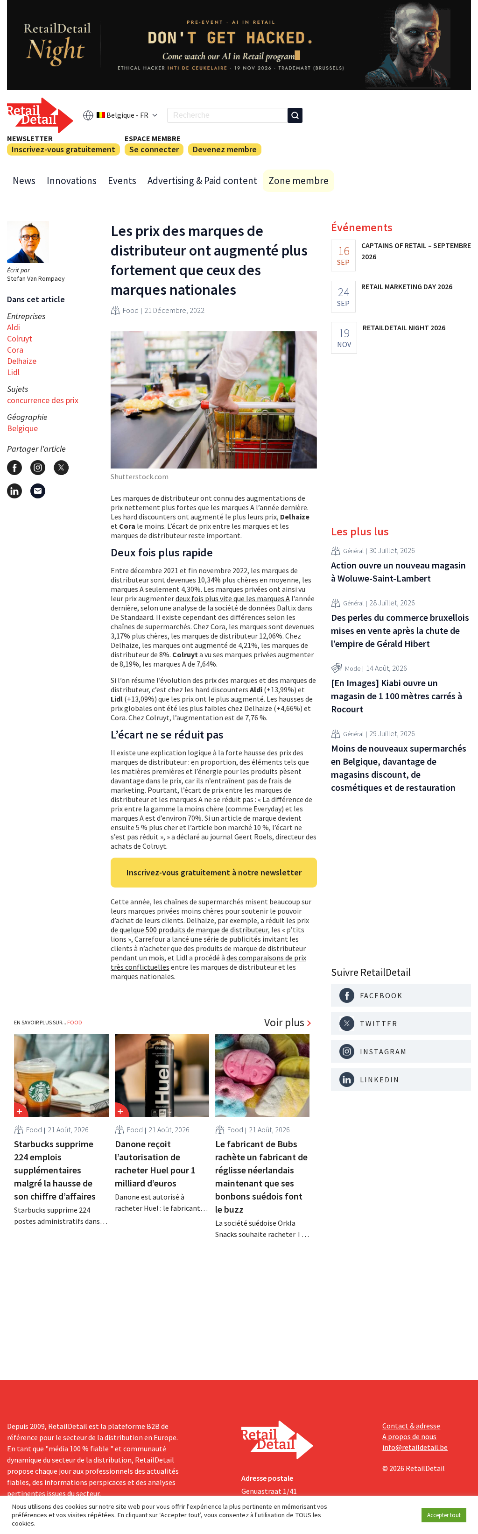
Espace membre (153, 138)
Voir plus (284, 1022)
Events (122, 180)
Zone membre (298, 180)
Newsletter (30, 138)
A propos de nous (409, 1436)
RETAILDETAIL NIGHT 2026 (404, 327)
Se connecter (154, 149)
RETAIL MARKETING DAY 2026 (406, 286)
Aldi (13, 327)
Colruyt (19, 338)
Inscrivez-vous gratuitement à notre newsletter (214, 872)
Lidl (13, 372)
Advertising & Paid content (202, 180)
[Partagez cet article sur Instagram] (37, 467)
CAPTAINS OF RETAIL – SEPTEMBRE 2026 (416, 251)
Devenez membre (225, 149)
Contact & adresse (411, 1425)
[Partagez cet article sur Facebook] (14, 467)
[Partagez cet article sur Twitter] (61, 467)
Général (353, 551)
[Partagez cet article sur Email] (37, 490)
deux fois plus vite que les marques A (233, 598)
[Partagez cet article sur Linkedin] (14, 490)
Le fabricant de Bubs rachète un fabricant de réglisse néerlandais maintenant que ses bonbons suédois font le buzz (261, 1176)
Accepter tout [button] (444, 1515)
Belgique (22, 428)
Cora (15, 349)
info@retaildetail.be (415, 1447)
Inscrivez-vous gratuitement (63, 149)
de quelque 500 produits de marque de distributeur (189, 929)
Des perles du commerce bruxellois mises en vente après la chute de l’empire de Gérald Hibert (400, 630)
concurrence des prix (42, 400)
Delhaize (21, 360)
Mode (352, 668)
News (24, 180)
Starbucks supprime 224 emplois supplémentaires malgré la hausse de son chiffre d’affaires (55, 1170)
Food (131, 310)
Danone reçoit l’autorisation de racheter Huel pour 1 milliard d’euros (155, 1163)
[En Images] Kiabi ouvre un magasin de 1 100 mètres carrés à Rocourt (396, 696)
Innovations (72, 180)
